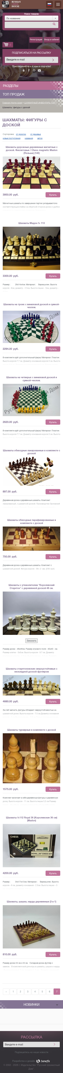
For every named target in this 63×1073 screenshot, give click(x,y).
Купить (53, 195)
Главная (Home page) (12, 103)
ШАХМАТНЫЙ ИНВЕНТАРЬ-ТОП (39, 103)
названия (29, 138)
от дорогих (21, 134)
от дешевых (35, 134)
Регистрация (36, 39)
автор (39, 138)
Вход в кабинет (51, 39)
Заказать (31, 640)
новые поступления (11, 138)
